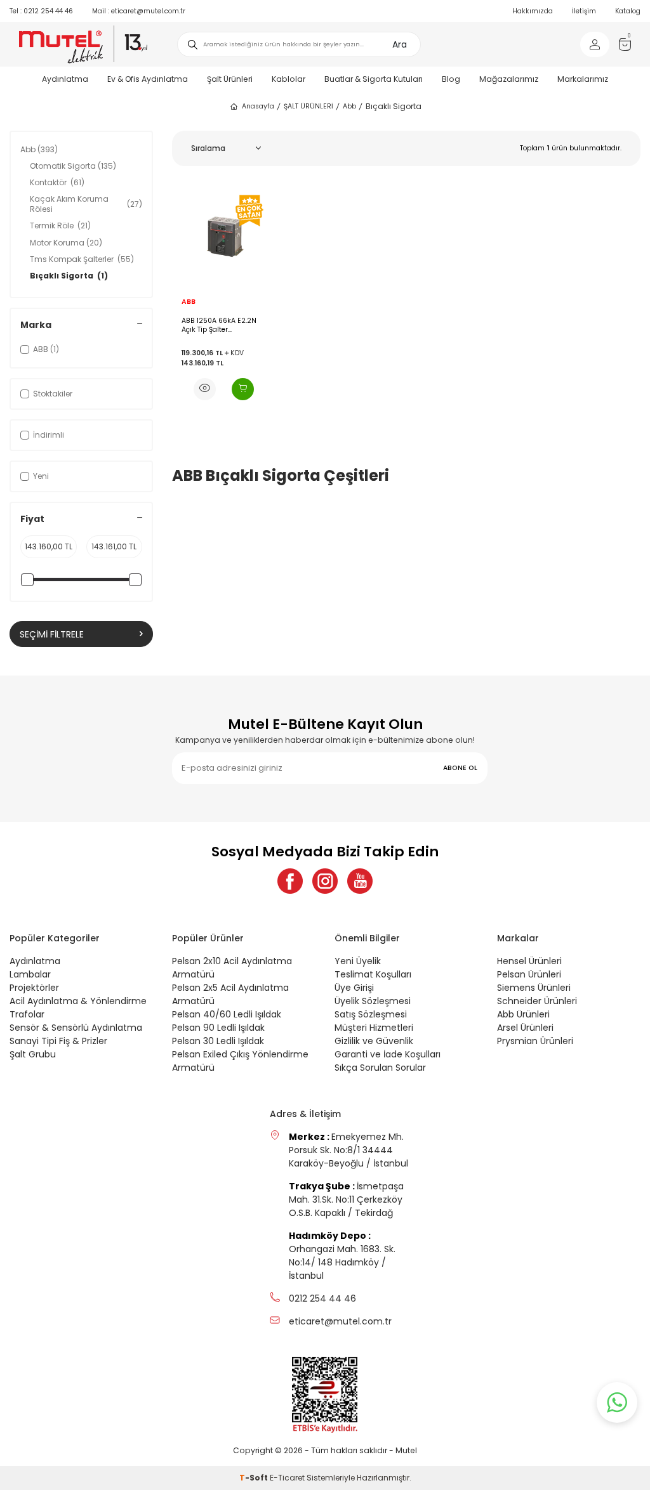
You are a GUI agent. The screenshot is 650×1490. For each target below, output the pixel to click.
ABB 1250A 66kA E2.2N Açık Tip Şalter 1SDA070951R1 (219, 325)
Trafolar (27, 1014)
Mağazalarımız (508, 79)
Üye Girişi (354, 987)
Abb (349, 106)
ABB (189, 301)
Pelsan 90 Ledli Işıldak (218, 1027)
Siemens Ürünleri (534, 987)
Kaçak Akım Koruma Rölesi (86, 203)
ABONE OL (460, 768)
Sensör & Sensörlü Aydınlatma (76, 1027)
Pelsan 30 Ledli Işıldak (218, 1041)
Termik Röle (60, 225)
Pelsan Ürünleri (529, 974)
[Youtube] (360, 881)
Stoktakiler (52, 393)
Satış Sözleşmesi (371, 1014)
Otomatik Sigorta (73, 165)
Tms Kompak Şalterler (82, 259)
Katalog (627, 11)
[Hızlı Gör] (205, 389)
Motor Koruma (66, 242)
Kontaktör (57, 182)
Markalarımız (582, 79)
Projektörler (34, 987)
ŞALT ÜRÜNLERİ (308, 106)
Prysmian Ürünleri (535, 1041)
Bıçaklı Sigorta (69, 275)
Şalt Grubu (33, 1054)
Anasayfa (258, 106)
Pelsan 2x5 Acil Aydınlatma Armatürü (230, 994)
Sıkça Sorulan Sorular (380, 1067)
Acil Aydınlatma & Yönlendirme (78, 1001)
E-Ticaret (287, 1477)
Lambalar (30, 974)
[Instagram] (325, 881)
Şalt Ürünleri (230, 79)
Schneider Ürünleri (537, 1001)
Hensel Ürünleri (529, 961)
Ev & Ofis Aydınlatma (147, 79)
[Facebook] (290, 881)
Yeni (41, 476)
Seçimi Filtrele (52, 634)
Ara (399, 44)
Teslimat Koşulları (373, 974)
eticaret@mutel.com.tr (138, 11)
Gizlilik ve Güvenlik (374, 1041)
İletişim (584, 11)
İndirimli (48, 434)
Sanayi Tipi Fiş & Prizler (58, 1041)
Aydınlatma (65, 79)
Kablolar (288, 79)
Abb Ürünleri (523, 1014)
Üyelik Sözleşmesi (373, 1001)
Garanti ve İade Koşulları (388, 1054)
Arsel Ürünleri (525, 1027)
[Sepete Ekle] (243, 389)
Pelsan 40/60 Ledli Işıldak (226, 1014)
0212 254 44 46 (41, 11)
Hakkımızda (532, 11)
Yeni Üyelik (358, 961)
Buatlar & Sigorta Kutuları (373, 79)
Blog (451, 79)
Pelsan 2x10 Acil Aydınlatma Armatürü (232, 968)
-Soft (254, 1477)
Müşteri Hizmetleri (374, 1027)
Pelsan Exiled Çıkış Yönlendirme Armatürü (240, 1061)
